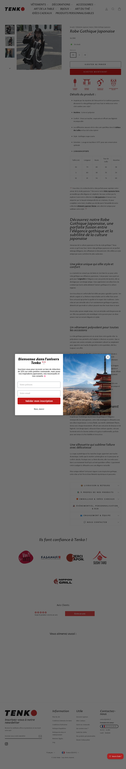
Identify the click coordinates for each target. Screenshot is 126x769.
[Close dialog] (108, 357)
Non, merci (39, 409)
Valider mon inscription (39, 401)
